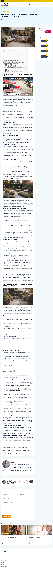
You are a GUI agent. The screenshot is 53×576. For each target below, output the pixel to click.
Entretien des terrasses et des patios (12, 70)
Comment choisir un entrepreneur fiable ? (23, 482)
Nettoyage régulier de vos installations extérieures (13, 68)
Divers (51, 4)
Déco (36, 4)
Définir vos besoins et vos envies (10, 54)
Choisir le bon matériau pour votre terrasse (11, 63)
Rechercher (40, 28)
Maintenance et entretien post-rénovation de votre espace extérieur (15, 67)
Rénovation (45, 4)
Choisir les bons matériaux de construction (11, 60)
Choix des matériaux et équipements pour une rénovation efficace (15, 59)
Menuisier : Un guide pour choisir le (9, 537)
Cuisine (2, 564)
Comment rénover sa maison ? (35, 537)
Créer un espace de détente (11, 64)
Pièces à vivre (4, 566)
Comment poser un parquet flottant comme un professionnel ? (11, 482)
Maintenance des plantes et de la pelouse (13, 69)
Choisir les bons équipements (11, 61)
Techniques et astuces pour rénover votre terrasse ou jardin (14, 62)
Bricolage (31, 4)
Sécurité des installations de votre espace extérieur (14, 71)
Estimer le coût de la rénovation (11, 56)
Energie (40, 4)
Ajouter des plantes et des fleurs (11, 65)
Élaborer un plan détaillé (10, 55)
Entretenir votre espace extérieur (11, 66)
